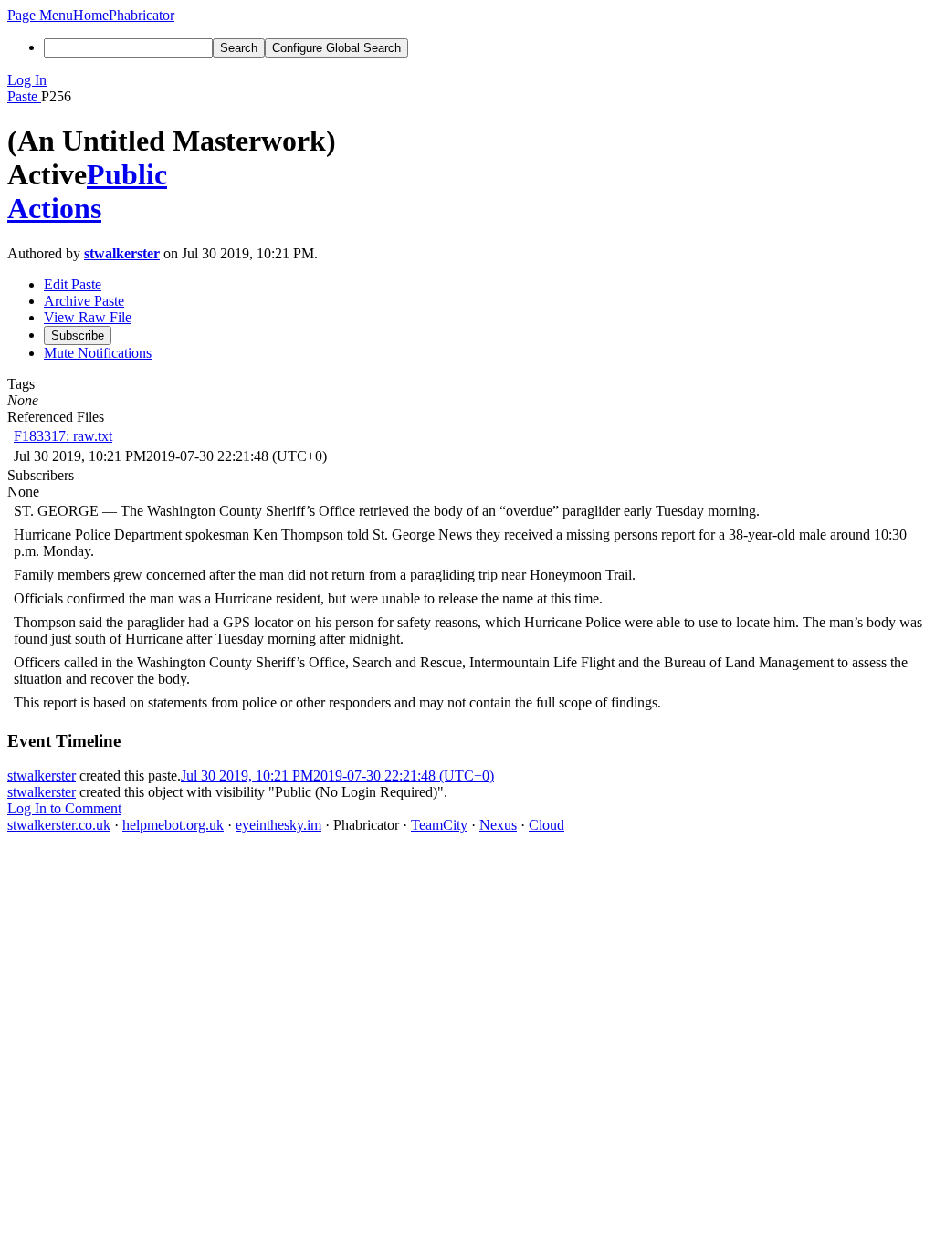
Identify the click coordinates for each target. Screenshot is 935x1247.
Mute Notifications (98, 353)
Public (127, 174)
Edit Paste (72, 284)
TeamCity (439, 825)
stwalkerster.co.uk (58, 825)
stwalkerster (122, 253)
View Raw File (87, 317)
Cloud (546, 825)
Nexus (498, 825)
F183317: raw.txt (63, 436)
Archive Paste (84, 301)
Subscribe (77, 335)
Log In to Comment (64, 808)
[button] (40, 15)
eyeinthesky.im (278, 825)
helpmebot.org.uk (173, 825)
